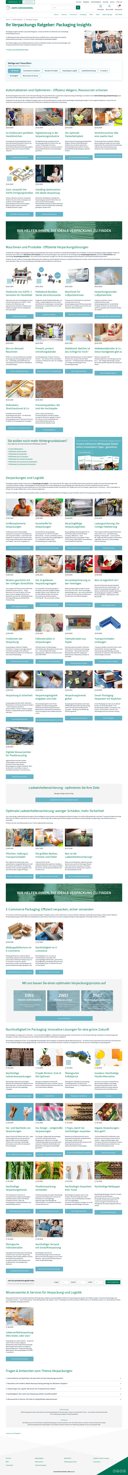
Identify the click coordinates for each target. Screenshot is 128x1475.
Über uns (119, 2)
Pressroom (73, 15)
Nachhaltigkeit (96, 2)
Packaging (83, 15)
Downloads (9, 1465)
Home (8, 20)
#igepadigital (39, 1458)
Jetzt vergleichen (113, 1282)
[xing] (121, 1471)
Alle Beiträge (14, 71)
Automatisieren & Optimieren (31, 71)
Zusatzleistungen (40, 1465)
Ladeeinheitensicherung (88, 71)
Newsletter (67, 1458)
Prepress (64, 15)
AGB (7, 1462)
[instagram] (124, 1471)
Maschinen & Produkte (51, 71)
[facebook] (114, 1471)
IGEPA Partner (13, 2)
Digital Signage (107, 15)
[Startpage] (21, 8)
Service (112, 2)
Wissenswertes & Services (30, 76)
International (28, 2)
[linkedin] (117, 1471)
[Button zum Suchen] (78, 7)
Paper (98, 15)
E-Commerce (104, 71)
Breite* (73, 1282)
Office (91, 15)
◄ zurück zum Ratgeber (13, 1433)
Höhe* (90, 1282)
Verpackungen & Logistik (69, 71)
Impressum (96, 1462)
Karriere (78, 2)
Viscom (56, 15)
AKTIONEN (118, 15)
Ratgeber (86, 2)
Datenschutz (39, 1462)
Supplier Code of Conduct (101, 1458)
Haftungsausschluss (70, 1462)
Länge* (56, 1282)
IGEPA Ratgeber (18, 20)
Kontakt (105, 2)
